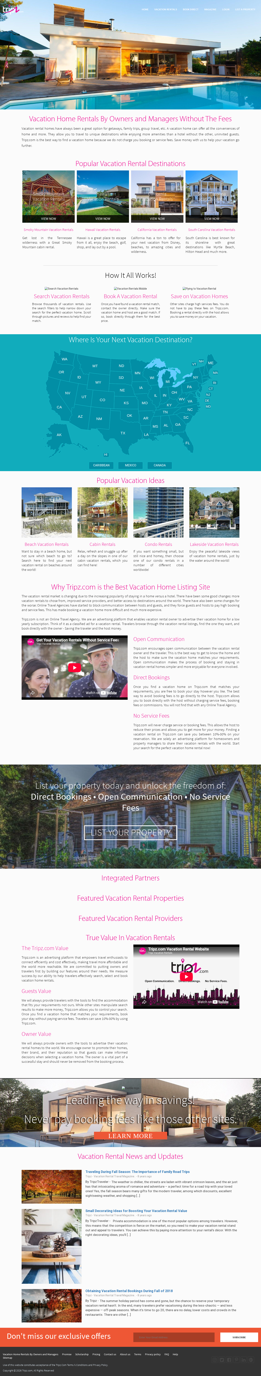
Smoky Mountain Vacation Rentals (48, 229)
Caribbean (101, 465)
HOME (145, 9)
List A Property (245, 9)
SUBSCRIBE (239, 1337)
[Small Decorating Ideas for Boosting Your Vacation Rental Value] (52, 1245)
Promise (66, 1354)
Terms (137, 1354)
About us (125, 1354)
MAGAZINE (210, 9)
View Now (48, 219)
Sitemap (7, 1357)
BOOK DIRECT (191, 9)
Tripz (93, 1301)
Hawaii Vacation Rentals (102, 229)
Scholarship (82, 1354)
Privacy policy (153, 1354)
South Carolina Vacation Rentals (211, 229)
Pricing (96, 1354)
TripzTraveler (99, 1182)
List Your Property (131, 832)
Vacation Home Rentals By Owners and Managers (30, 1354)
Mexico (130, 465)
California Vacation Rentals (157, 229)
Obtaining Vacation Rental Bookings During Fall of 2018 (129, 1291)
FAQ (167, 1354)
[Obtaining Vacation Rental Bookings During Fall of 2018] (52, 1305)
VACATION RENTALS (165, 9)
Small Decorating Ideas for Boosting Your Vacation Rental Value (136, 1211)
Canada (160, 465)
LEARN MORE (130, 1135)
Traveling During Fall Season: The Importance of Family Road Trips (137, 1172)
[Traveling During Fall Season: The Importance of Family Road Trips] (52, 1186)
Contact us (110, 1354)
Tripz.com (27, 1370)
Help (175, 1354)
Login (225, 9)
